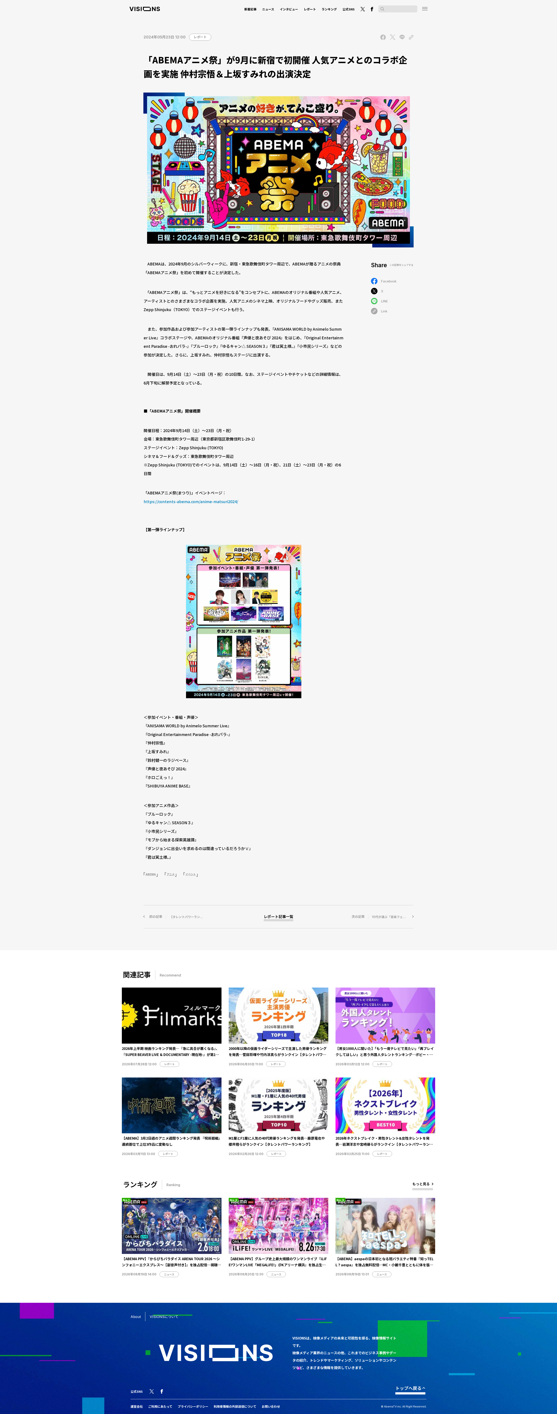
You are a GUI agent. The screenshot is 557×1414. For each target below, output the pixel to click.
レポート (310, 9)
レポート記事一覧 (278, 917)
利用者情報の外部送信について (235, 1406)
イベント (190, 874)
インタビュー (289, 9)
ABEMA (151, 874)
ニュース (268, 9)
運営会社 (137, 1406)
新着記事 (250, 9)
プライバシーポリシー (193, 1406)
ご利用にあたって (160, 1406)
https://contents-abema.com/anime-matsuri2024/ (191, 501)
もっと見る (421, 1183)
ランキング (329, 9)
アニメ (170, 874)
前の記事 (191, 917)
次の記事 (382, 917)
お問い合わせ (271, 1406)
